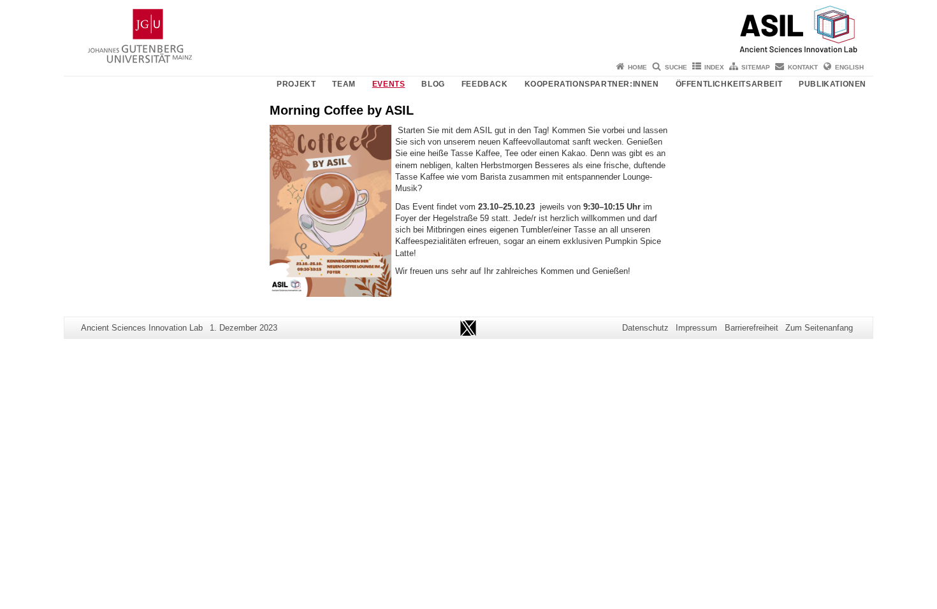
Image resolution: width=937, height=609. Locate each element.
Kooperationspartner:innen (592, 84)
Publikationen (832, 84)
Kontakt (803, 67)
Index (714, 67)
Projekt (296, 84)
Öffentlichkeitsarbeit (729, 84)
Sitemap (755, 67)
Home (637, 67)
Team (343, 84)
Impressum (696, 328)
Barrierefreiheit (751, 328)
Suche (676, 67)
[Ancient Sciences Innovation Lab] (468, 28)
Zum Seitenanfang (819, 328)
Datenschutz (645, 328)
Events (388, 84)
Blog (432, 84)
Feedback (484, 84)
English (849, 67)
